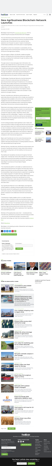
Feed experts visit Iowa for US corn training (24, 408)
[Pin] (13, 231)
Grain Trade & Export (39, 137)
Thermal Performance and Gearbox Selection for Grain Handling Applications (23, 298)
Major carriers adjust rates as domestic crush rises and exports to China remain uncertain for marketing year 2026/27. (23, 390)
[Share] (5, 231)
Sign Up (39, 124)
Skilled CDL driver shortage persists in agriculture (23, 332)
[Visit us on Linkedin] (21, 441)
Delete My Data (26, 444)
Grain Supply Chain (5, 17)
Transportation (18, 330)
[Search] (47, 15)
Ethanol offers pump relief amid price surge (22, 322)
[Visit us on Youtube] (23, 441)
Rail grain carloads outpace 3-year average (24, 354)
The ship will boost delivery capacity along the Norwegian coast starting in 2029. (23, 368)
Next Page (11, 428)
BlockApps (7, 223)
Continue (31, 463)
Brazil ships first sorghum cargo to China (22, 375)
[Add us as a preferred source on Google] (15, 231)
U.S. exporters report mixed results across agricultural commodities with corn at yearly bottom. (24, 347)
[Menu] (50, 15)
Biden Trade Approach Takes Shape (43, 274)
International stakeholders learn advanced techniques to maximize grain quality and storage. (23, 412)
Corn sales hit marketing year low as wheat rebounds (23, 343)
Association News (39, 130)
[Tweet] (10, 231)
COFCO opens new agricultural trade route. (23, 378)
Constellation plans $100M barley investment (39, 133)
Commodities (17, 352)
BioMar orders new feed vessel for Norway (22, 365)
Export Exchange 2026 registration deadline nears (23, 397)
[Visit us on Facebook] (18, 441)
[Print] (2, 231)
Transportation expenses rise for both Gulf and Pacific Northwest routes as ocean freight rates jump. (23, 315)
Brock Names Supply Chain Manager (32, 273)
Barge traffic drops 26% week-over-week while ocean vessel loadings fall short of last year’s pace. (24, 358)
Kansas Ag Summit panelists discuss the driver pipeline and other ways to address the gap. (23, 336)
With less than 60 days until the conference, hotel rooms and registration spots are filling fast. (24, 401)
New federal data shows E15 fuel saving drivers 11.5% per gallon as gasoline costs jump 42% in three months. (23, 326)
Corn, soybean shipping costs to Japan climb (39, 140)
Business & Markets (18, 319)
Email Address (18, 243)
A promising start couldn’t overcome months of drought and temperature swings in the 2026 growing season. (22, 423)
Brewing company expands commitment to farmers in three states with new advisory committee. (24, 290)
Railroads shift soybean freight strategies (22, 386)
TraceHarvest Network (20, 32)
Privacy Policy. (44, 122)
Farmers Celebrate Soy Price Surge (6, 273)
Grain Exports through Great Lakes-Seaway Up (18, 274)
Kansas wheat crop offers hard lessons (22, 419)
